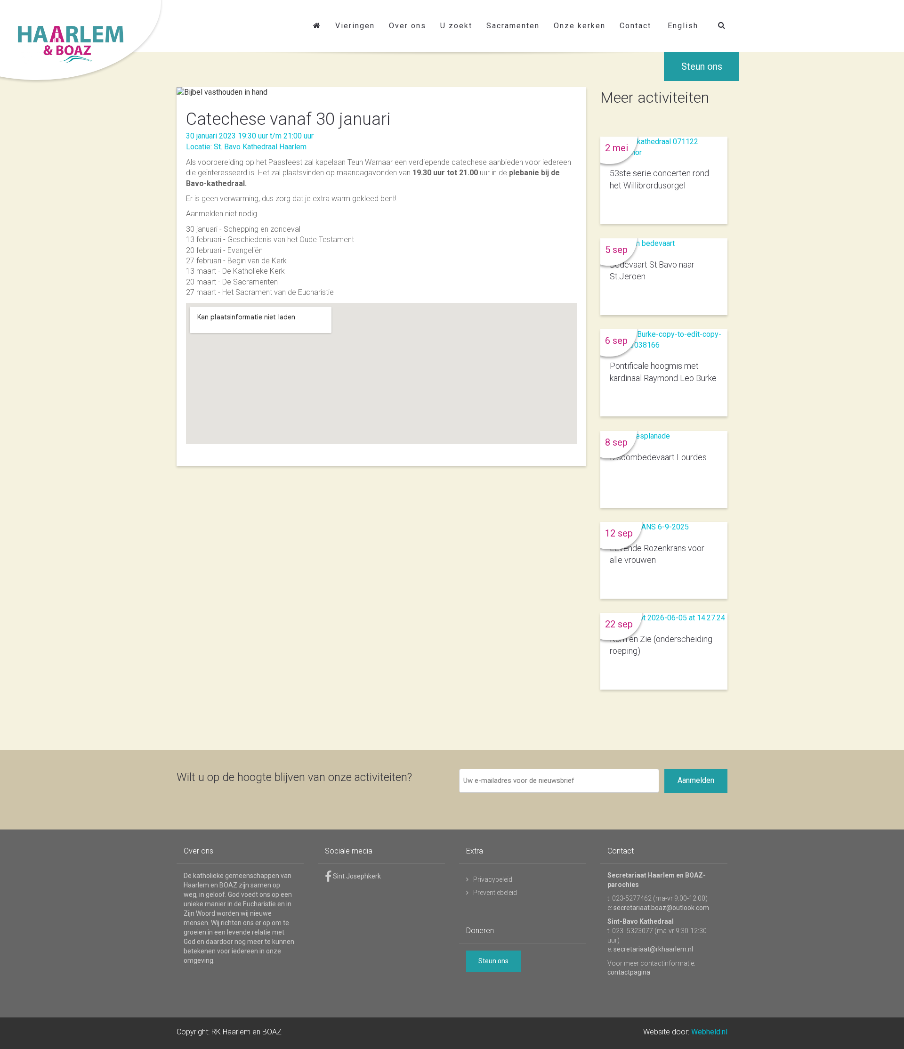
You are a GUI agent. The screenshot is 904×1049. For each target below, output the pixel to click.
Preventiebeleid (495, 892)
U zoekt (456, 25)
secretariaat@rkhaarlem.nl (653, 949)
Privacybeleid (492, 879)
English (683, 25)
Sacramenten (513, 25)
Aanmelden (696, 780)
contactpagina (628, 972)
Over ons (407, 25)
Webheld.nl (709, 1031)
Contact (635, 25)
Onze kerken (579, 25)
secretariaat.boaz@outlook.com (661, 907)
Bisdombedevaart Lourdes (658, 457)
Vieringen (355, 25)
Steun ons (701, 66)
